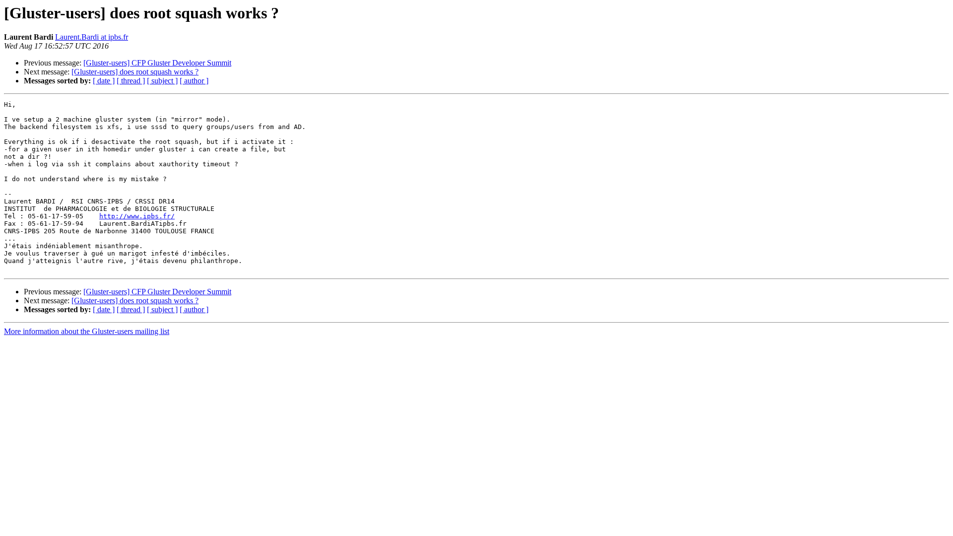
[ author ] (194, 80)
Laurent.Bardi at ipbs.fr (91, 37)
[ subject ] (162, 80)
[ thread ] (131, 80)
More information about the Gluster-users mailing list (86, 331)
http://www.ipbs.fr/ (137, 216)
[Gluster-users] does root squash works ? (135, 71)
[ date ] (104, 80)
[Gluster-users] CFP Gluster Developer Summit (157, 63)
